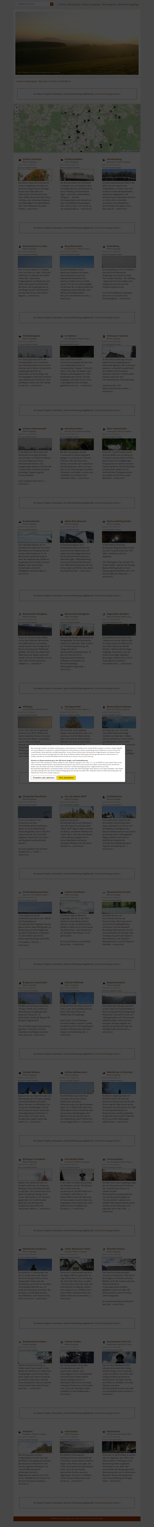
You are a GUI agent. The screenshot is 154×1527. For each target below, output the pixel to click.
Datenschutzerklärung (85, 756)
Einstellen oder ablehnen (43, 778)
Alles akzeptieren (66, 778)
